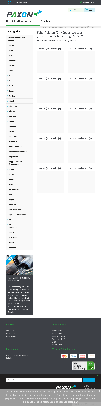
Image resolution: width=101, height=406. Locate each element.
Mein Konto (11, 333)
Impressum (57, 330)
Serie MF (92, 27)
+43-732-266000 (21, 2)
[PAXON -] (35, 14)
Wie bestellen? (58, 339)
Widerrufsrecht (58, 336)
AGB (54, 342)
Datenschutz (57, 333)
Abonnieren (89, 380)
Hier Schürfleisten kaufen (21, 21)
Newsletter (57, 344)
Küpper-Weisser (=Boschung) (79, 27)
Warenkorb (11, 330)
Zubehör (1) (47, 21)
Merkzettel (11, 336)
